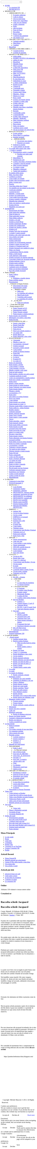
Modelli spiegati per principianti (19, 803)
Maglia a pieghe (22, 615)
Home (7, 839)
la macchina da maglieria (21, 782)
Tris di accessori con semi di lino (23, 130)
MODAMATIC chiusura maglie (23, 492)
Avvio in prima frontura (20, 513)
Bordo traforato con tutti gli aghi (23, 660)
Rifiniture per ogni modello (22, 678)
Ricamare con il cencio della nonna (24, 695)
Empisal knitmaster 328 (16, 633)
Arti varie (8, 804)
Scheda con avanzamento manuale (20, 242)
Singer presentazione (20, 539)
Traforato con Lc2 (19, 532)
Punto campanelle (15, 455)
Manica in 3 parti (18, 96)
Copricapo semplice (15, 190)
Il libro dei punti (10, 816)
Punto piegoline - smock (17, 421)
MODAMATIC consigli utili (22, 498)
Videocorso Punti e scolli (17, 799)
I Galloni (12, 276)
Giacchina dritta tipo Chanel (18, 186)
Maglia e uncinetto (15, 462)
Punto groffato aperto (16, 280)
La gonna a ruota (18, 167)
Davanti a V (17, 757)
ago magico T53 (18, 37)
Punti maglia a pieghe (16, 365)
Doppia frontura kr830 (20, 504)
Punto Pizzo (17, 519)
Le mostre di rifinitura (16, 673)
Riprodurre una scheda (20, 776)
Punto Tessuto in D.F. (20, 308)
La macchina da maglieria (25, 583)
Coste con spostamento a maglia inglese (22, 378)
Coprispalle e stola (19, 113)
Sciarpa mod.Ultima (19, 92)
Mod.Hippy (17, 43)
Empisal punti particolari (17, 827)
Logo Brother (17, 487)
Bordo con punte (18, 650)
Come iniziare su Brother (17, 793)
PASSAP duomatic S (16, 483)
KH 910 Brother (18, 600)
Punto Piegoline (18, 327)
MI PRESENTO (14, 9)
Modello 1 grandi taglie (16, 193)
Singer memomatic (19, 545)
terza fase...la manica (20, 759)
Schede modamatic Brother (18, 224)
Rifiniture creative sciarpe (17, 699)
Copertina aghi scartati (24, 297)
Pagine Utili (9, 844)
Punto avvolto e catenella (17, 464)
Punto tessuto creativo (16, 436)
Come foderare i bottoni (21, 786)
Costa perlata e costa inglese (22, 543)
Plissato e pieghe (14, 391)
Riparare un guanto (23, 143)
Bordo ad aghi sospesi (20, 690)
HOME (7, 5)
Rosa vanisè (17, 98)
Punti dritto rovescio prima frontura (20, 442)
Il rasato (15, 566)
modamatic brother (19, 489)
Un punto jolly (18, 333)
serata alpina (17, 56)
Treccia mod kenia (19, 19)
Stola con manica (18, 126)
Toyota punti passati (19, 568)
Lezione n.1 (17, 742)
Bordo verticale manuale (17, 413)
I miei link (8, 841)
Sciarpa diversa (14, 205)
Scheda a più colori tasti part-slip (19, 235)
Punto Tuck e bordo (15, 415)
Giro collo (16, 522)
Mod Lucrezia (17, 66)
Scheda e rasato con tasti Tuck (19, 244)
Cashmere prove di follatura (18, 267)
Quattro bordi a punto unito (22, 667)
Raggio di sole (18, 84)
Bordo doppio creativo (20, 684)
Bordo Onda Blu (18, 325)
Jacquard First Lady (23, 616)
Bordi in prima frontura (20, 641)
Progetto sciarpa (14, 735)
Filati (14, 763)
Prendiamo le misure (19, 772)
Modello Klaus (18, 64)
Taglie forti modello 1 (20, 171)
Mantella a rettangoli (19, 169)
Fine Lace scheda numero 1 (22, 331)
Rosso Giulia (17, 34)
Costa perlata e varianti (16, 366)
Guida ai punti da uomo (16, 475)
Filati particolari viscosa (16, 216)
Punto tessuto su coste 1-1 (17, 404)
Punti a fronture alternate (17, 459)
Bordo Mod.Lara (18, 334)
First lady (16, 611)
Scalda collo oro (18, 103)
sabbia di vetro (18, 60)
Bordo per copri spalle (20, 686)
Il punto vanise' (22, 592)
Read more (31, 1115)
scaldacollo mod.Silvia (20, 68)
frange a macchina (19, 323)
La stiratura (16, 765)
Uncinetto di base (14, 812)
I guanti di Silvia (18, 51)
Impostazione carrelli (20, 287)
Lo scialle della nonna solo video (19, 148)
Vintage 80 (16, 75)
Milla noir (20, 291)
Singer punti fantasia (19, 549)
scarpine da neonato (19, 52)
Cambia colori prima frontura (26, 598)
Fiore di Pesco (17, 30)
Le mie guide (9, 837)
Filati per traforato (23, 302)
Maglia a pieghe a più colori (18, 370)
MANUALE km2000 (20, 500)
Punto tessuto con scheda (17, 402)
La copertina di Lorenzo (25, 299)
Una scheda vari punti (16, 237)
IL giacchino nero (19, 79)
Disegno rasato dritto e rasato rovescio (21, 406)
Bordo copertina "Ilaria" (21, 688)
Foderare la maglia (19, 145)
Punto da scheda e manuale (18, 443)
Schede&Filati (9, 208)
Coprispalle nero (18, 88)
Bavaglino (16, 32)
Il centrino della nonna (16, 173)
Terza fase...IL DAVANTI (21, 756)
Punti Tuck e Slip (18, 536)
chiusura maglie (18, 355)
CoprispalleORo (18, 115)
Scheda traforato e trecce (17, 261)
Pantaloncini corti (18, 160)
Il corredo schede (18, 778)
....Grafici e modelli (15, 150)
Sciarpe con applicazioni (17, 195)
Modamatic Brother (23, 594)
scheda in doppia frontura (21, 351)
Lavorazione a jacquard (20, 344)
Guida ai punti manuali (16, 474)
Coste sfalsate (13, 400)
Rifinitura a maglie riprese (21, 278)
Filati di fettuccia (14, 214)
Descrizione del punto (20, 286)
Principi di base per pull (20, 774)
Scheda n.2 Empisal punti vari (18, 246)
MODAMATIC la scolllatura (22, 496)
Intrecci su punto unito (16, 432)
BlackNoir (12, 47)
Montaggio (12, 707)
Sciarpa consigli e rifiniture (17, 199)
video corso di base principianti (19, 801)
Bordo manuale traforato (21, 658)
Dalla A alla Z (17, 748)
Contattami (8, 843)
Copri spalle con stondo (16, 178)
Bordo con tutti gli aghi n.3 (22, 663)
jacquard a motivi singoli (21, 348)
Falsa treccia (17, 329)
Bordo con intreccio (15, 720)
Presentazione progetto (16, 818)
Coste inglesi (17, 526)
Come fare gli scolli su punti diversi (20, 795)
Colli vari (12, 710)
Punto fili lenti (13, 453)
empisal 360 (17, 511)
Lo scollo (12, 669)
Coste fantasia (17, 551)
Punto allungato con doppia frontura (20, 438)
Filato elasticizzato (15, 239)
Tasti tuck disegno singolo (25, 609)
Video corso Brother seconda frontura (21, 797)
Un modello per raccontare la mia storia (22, 188)
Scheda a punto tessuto (16, 265)
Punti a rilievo (13, 274)
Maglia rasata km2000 (20, 502)
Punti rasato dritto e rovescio (18, 425)
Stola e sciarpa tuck (15, 182)
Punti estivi (12, 395)
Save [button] (18, 1145)
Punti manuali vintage (16, 423)
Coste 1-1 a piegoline (20, 652)
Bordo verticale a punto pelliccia (23, 705)
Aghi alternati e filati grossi (18, 255)
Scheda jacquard (18, 346)
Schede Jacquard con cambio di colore (21, 248)
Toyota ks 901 (17, 556)
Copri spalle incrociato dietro (18, 197)
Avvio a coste (17, 515)
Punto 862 (16, 353)
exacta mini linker (19, 784)
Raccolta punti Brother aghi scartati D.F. (22, 825)
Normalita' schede (19, 90)
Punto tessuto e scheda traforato (23, 314)
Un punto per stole (15, 460)
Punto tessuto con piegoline (18, 316)
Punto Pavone (13, 319)
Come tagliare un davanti (21, 146)
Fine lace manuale (15, 466)
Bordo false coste (18, 558)
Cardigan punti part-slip (16, 821)
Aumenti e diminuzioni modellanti (20, 718)
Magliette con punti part (16, 207)
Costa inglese (17, 349)
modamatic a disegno (20, 490)
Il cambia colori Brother (25, 590)
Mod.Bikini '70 (18, 158)
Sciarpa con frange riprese (21, 99)
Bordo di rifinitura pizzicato (22, 714)
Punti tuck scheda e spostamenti (19, 380)
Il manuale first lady (23, 624)
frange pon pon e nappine (17, 709)
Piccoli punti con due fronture (18, 468)
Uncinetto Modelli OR (16, 814)
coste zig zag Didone (20, 22)
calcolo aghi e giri (19, 761)
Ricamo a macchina (15, 434)
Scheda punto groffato (16, 263)
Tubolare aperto (18, 528)
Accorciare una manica (24, 141)
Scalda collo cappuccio (20, 116)
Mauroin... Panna (18, 94)
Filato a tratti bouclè (15, 254)
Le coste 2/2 (17, 361)
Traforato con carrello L (21, 630)
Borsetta (15, 111)
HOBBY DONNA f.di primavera (24, 58)
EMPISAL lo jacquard (20, 517)
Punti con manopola (15, 363)
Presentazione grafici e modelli (23, 152)
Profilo (7, 850)
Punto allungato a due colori (22, 336)
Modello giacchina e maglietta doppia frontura (23, 108)
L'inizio (11, 727)
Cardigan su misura (15, 177)
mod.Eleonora (17, 71)
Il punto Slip (17, 524)
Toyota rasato (17, 564)
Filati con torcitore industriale (18, 269)
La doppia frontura (23, 584)
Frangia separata (18, 701)
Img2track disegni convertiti (26, 626)
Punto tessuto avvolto (16, 427)
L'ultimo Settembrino (20, 83)
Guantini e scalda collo (20, 101)
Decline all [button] (15, 1115)
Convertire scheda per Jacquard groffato (22, 259)
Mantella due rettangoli (16, 201)
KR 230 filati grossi (19, 628)
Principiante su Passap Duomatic (19, 789)
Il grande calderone (19, 15)
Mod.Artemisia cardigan (21, 120)
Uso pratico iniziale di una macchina (21, 729)
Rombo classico (14, 410)
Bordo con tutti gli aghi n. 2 (22, 662)
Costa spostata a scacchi (17, 368)
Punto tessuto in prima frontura (19, 385)
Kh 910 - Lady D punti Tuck (26, 607)
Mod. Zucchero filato (16, 175)
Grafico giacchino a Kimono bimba (24, 162)
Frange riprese (17, 703)
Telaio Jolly (17, 808)
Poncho (11, 184)
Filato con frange (14, 250)
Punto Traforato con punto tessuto (20, 387)
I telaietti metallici (19, 41)
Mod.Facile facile (23, 295)
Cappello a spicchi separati (21, 163)
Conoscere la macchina (16, 481)
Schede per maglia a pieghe (18, 227)
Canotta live (17, 122)
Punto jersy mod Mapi (20, 21)
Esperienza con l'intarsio (17, 472)
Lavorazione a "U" (15, 393)
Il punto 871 (17, 359)
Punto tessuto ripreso (16, 389)
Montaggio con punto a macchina (20, 318)
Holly (15, 26)
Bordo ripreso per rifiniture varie (23, 697)
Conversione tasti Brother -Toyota (24, 562)
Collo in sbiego (18, 17)
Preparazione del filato (16, 210)
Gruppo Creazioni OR (12, 848)
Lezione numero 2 (19, 737)
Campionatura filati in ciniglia (18, 252)
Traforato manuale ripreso (17, 470)
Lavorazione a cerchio (16, 445)
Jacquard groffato (14, 440)
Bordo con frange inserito (17, 716)
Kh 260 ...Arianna (19, 577)
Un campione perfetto (16, 731)
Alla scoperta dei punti (16, 733)
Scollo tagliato (17, 133)
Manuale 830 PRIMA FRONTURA (20, 506)
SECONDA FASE (19, 752)
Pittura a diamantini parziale (18, 810)
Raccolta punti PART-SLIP (18, 819)
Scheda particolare (15, 240)
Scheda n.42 (13, 229)
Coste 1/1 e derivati (19, 560)
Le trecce (16, 357)
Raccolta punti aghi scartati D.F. (19, 823)
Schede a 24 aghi (14, 220)
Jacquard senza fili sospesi (17, 428)
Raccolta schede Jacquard (17, 271)
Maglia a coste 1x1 (19, 342)
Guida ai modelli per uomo (17, 722)
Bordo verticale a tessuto (21, 675)
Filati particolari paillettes (17, 212)
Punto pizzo (13, 381)
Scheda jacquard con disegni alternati (21, 257)
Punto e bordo (17, 665)
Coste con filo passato (16, 457)
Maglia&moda (13, 477)
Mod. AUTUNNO (19, 73)
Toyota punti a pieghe (20, 571)
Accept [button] (4, 1128)
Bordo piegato (17, 693)
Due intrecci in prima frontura (18, 396)
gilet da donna (17, 28)
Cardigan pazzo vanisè (20, 128)
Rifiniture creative (15, 677)
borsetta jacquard (18, 137)
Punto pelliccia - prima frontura (19, 408)
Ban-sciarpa (17, 124)
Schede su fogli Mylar (16, 222)
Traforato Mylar (22, 605)
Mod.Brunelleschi (19, 77)
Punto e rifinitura (18, 682)
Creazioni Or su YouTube (13, 846)
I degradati (16, 340)
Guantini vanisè (18, 105)
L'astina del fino (22, 596)
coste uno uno (17, 541)
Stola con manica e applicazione (19, 203)
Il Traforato (21, 588)
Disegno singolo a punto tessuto (19, 451)
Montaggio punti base (20, 767)
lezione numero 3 (18, 739)
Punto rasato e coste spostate (18, 417)
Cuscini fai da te (14, 192)
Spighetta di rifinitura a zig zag (23, 680)
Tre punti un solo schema (17, 449)
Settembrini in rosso (19, 81)
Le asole (11, 671)
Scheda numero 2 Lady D (25, 603)
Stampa (12, 915)
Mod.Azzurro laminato (20, 165)
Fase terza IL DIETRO (20, 754)
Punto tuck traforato (19, 534)
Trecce (11, 419)
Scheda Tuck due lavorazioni (18, 231)
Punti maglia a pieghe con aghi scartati (21, 374)
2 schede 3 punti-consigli (17, 233)
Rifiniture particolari (15, 712)
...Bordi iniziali (14, 637)
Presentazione (13, 282)
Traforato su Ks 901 (19, 573)
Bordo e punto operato (16, 383)
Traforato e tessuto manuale (18, 447)
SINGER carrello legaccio (21, 547)
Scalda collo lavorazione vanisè (19, 180)
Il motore (16, 787)
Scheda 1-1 (21, 601)
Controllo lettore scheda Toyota (23, 569)
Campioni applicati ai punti (18, 376)
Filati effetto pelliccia (16, 218)
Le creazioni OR (14, 7)
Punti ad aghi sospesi (16, 372)
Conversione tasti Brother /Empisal (24, 530)
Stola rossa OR (18, 69)
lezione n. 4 (17, 740)
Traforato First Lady (23, 618)
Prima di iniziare (14, 725)
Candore (16, 45)
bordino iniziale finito (20, 639)
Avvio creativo (18, 656)
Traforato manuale (15, 412)
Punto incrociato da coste (17, 430)
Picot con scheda (14, 398)
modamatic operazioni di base (22, 494)
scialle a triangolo (18, 24)
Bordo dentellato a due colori (22, 654)
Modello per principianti (17, 744)
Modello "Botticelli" (19, 118)
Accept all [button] (5, 1115)
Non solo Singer (18, 553)
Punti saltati (21, 613)
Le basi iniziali (9, 724)
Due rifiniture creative (20, 692)
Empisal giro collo (19, 521)
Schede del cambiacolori (17, 225)
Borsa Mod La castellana (21, 135)
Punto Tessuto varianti (20, 312)
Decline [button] (12, 1128)
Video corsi (8, 791)
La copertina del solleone (25, 293)
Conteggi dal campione (20, 36)
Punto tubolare (13, 829)
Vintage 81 (16, 86)
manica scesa (17, 769)
